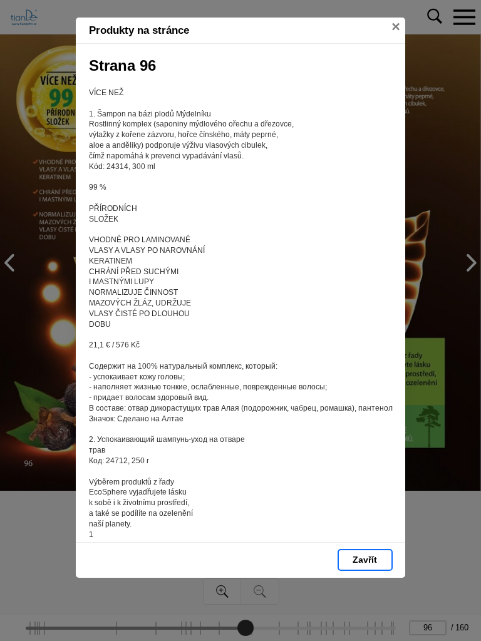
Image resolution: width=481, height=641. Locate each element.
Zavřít (365, 560)
